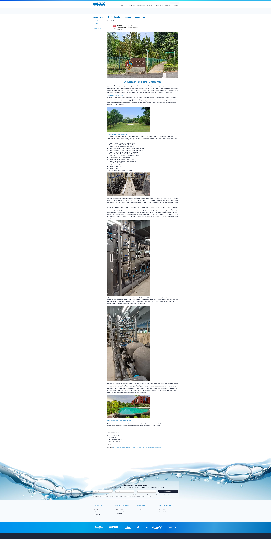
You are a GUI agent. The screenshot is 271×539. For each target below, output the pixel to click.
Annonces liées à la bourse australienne (122, 512)
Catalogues (140, 509)
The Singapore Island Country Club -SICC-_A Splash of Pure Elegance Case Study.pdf (137, 447)
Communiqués (119, 509)
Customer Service (159, 5)
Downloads (149, 5)
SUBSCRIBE (167, 491)
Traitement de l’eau (98, 511)
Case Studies (132, 5)
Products (123, 5)
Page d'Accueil (177, 3)
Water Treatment (98, 20)
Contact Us (175, 5)
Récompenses (119, 516)
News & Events (141, 5)
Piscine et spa (97, 509)
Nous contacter (163, 509)
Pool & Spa (96, 26)
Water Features (97, 28)
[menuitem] (103, 509)
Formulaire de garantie (164, 511)
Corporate (167, 5)
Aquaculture (97, 23)
